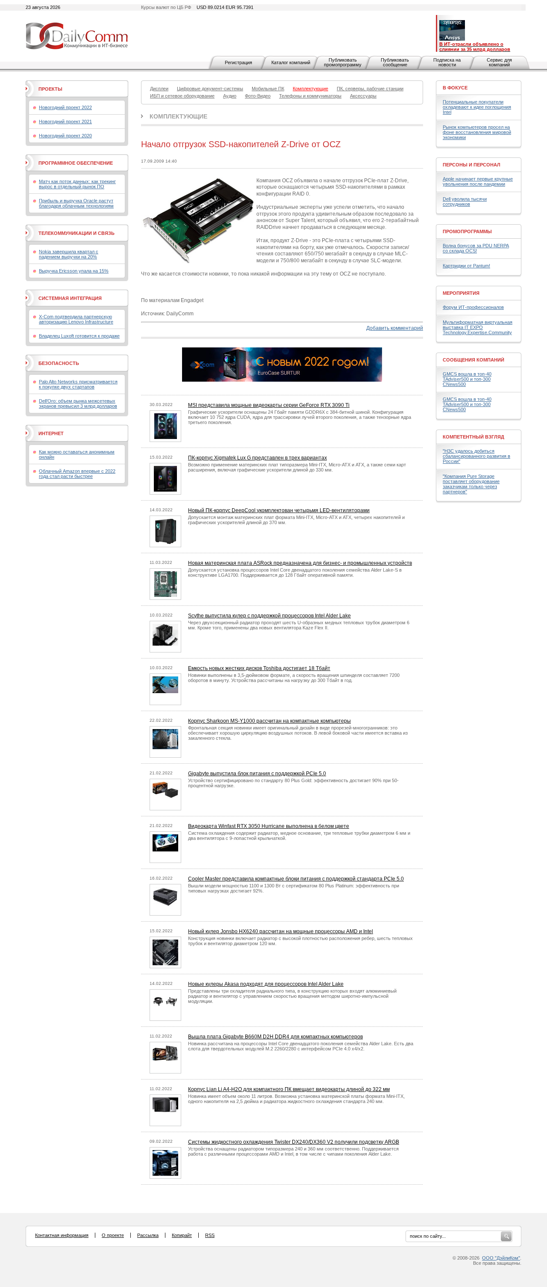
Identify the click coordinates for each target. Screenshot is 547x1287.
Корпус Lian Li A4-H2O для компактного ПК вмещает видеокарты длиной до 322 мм (289, 1089)
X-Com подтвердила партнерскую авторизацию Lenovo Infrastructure (76, 319)
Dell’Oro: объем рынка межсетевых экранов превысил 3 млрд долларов (78, 403)
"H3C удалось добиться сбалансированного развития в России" (476, 456)
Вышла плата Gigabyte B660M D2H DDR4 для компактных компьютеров (275, 1037)
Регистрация (238, 62)
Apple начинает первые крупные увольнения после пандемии (478, 181)
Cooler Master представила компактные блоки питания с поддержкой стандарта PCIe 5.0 (296, 879)
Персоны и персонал (471, 164)
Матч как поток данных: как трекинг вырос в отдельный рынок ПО (77, 184)
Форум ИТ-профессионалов (473, 307)
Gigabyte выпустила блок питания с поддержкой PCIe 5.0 (257, 774)
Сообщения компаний (473, 359)
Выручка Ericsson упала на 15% (74, 270)
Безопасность (58, 363)
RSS (210, 1235)
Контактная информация (61, 1235)
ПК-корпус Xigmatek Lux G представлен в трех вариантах (257, 458)
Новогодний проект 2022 (65, 107)
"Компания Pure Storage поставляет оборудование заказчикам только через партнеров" (471, 484)
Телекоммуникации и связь (76, 233)
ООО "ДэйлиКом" (501, 1257)
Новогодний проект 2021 (65, 121)
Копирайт (182, 1235)
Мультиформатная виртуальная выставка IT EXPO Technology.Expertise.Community (477, 327)
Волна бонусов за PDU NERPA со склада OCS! (476, 248)
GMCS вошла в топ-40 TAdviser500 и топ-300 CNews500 (467, 379)
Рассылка (148, 1235)
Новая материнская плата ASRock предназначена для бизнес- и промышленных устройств (300, 563)
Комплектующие (178, 116)
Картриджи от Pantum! (466, 265)
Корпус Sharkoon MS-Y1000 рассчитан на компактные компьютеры (269, 721)
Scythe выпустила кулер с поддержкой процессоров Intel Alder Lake (269, 616)
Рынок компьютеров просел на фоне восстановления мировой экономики (477, 132)
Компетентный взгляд (473, 436)
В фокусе (455, 87)
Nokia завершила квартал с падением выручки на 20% (68, 254)
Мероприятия (461, 293)
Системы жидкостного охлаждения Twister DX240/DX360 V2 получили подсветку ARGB (293, 1142)
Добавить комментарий (394, 328)
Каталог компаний (290, 62)
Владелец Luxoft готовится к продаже (79, 335)
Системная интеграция (70, 298)
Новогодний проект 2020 (65, 135)
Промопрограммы (467, 231)
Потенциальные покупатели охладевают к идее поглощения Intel (477, 107)
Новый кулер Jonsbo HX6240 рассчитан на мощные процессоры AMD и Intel (280, 931)
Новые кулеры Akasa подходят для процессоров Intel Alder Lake (266, 984)
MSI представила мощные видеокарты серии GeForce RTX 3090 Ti (269, 405)
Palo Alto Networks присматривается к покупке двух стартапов (78, 384)
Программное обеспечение (75, 163)
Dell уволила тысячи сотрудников (465, 201)
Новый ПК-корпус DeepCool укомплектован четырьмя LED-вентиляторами (279, 510)
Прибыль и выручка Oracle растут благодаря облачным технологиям (76, 203)
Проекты (50, 89)
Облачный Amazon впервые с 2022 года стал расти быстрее (77, 474)
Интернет (51, 433)
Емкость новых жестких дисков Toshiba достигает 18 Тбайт (259, 668)
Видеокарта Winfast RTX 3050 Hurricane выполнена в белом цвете (268, 826)
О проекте (113, 1235)
